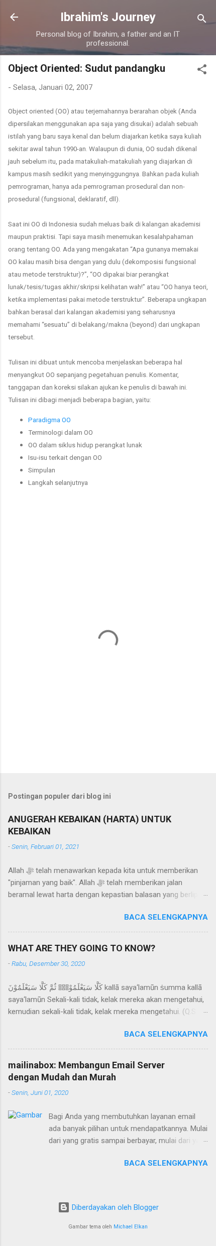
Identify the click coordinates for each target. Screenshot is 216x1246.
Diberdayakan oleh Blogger (114, 1207)
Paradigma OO (49, 420)
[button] (202, 71)
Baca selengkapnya (166, 917)
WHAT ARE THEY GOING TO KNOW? (81, 948)
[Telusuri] (202, 20)
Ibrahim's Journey (108, 17)
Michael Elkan (131, 1226)
